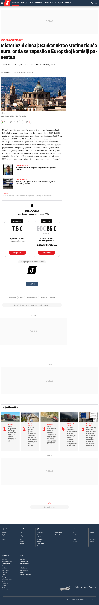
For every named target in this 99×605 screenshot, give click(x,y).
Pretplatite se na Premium (85, 587)
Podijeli (26, 122)
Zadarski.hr (5, 583)
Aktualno (15, 3)
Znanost (39, 535)
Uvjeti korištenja (24, 561)
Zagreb (4, 539)
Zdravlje (39, 537)
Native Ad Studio (6, 590)
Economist (39, 3)
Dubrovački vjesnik (6, 579)
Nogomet (22, 535)
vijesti (4, 529)
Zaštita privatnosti (24, 563)
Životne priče (40, 543)
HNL (21, 532)
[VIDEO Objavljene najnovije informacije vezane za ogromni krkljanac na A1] (10, 417)
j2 (38, 529)
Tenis (21, 539)
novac (57, 529)
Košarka (22, 537)
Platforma (59, 3)
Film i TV (75, 535)
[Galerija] (33, 94)
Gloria (3, 574)
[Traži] (95, 2)
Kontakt (22, 572)
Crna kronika (5, 537)
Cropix (3, 588)
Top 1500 (68, 3)
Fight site (22, 541)
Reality (92, 541)
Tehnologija (40, 532)
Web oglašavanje (24, 568)
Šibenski (4, 585)
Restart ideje (58, 535)
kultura (75, 529)
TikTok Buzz (48, 3)
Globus (4, 566)
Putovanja (39, 541)
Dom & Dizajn (5, 570)
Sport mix (22, 543)
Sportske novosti (6, 563)
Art (73, 532)
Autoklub (4, 568)
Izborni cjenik (23, 566)
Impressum (22, 559)
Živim (3, 581)
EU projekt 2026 (27, 3)
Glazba (74, 539)
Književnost (76, 537)
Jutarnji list (4, 559)
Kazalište (75, 541)
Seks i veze (40, 539)
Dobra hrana (5, 572)
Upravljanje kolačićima (25, 574)
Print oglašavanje (24, 570)
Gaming (39, 546)
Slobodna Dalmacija (7, 561)
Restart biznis (58, 532)
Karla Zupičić (7, 72)
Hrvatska (4, 532)
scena (92, 529)
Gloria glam (5, 577)
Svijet (3, 535)
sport (22, 529)
